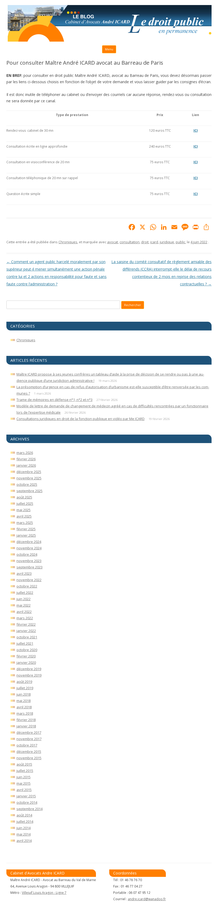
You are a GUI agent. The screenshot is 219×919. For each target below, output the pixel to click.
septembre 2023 (29, 567)
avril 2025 (24, 516)
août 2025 (24, 497)
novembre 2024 (28, 548)
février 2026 (26, 459)
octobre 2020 (26, 649)
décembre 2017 (28, 732)
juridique (167, 242)
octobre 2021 (26, 637)
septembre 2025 (29, 490)
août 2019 (24, 681)
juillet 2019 (24, 688)
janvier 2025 (26, 535)
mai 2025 (23, 509)
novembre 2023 (28, 560)
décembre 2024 (28, 541)
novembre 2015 (28, 757)
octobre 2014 (26, 802)
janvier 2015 (26, 796)
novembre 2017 (28, 738)
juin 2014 (23, 827)
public (180, 242)
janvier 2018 (26, 726)
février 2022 (26, 624)
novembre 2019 (28, 675)
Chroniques (67, 242)
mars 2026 (24, 452)
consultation (130, 242)
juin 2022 (23, 599)
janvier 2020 (26, 662)
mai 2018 (23, 700)
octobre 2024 (26, 554)
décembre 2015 (28, 751)
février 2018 (26, 719)
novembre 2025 (28, 478)
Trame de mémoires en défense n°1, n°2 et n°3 (54, 399)
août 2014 (24, 815)
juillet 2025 (24, 503)
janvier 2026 (26, 465)
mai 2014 (23, 834)
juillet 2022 (24, 592)
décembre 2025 (28, 471)
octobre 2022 (26, 586)
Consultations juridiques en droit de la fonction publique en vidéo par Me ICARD (80, 418)
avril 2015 (24, 789)
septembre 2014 (29, 808)
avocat (112, 242)
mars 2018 (24, 713)
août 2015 (24, 764)
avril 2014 (24, 840)
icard (154, 242)
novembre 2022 (28, 579)
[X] (142, 227)
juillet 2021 (24, 643)
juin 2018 (23, 694)
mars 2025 (24, 522)
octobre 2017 (26, 745)
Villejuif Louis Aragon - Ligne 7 (44, 892)
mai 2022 (23, 605)
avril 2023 (24, 573)
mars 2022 (24, 618)
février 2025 (26, 529)
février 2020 (26, 656)
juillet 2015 (24, 770)
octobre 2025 (26, 484)
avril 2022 (24, 611)
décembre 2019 (28, 668)
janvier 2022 (26, 630)
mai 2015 (23, 783)
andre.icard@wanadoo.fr (147, 899)
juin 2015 (23, 777)
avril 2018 (24, 707)
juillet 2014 (24, 821)
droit (145, 242)
